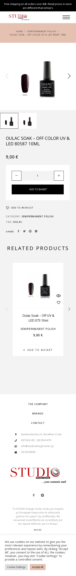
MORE (38, 530)
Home (19, 31)
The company (38, 404)
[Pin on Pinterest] (30, 231)
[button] (38, 350)
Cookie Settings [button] (16, 567)
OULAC (17, 222)
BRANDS (37, 413)
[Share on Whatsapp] (36, 231)
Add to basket (38, 189)
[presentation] (7, 76)
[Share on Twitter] (24, 231)
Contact (38, 423)
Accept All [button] (37, 567)
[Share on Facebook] (18, 231)
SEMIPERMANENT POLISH (41, 31)
